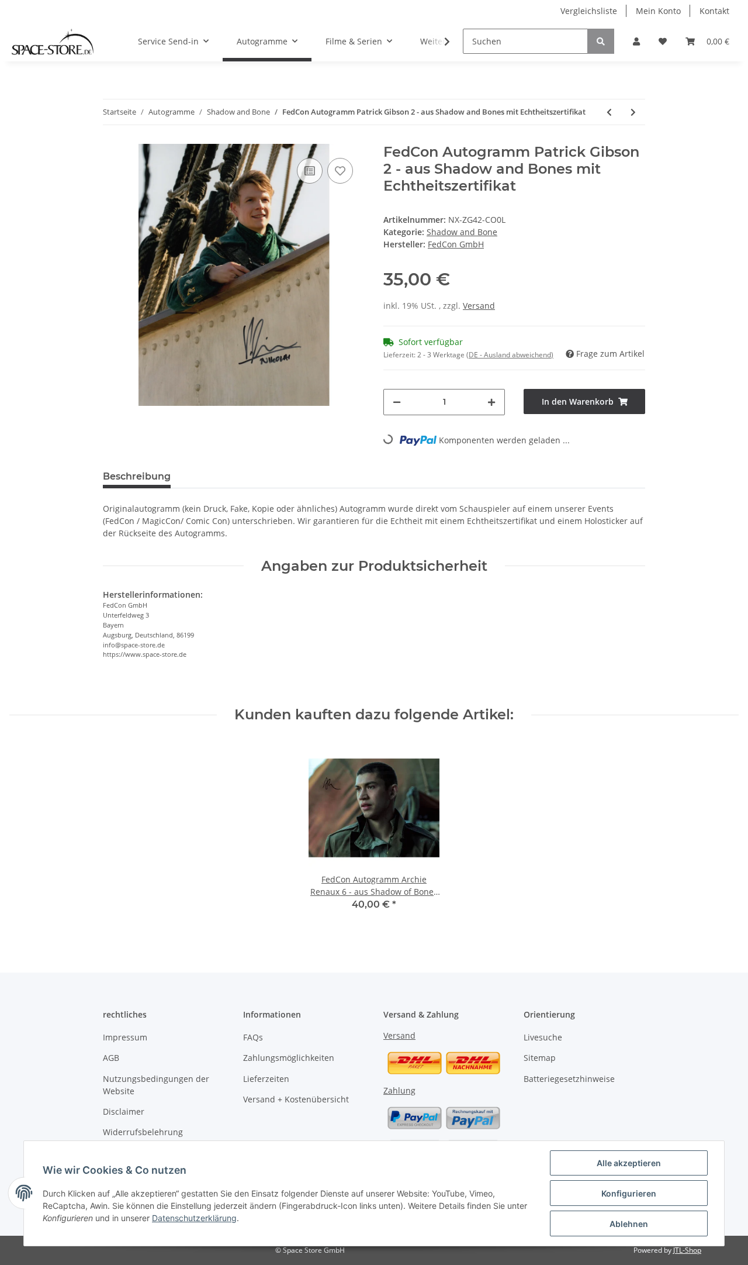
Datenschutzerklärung (194, 1218)
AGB (111, 1057)
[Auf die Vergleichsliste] (310, 171)
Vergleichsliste (588, 10)
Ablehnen (629, 1224)
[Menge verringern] (397, 402)
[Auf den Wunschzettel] (340, 171)
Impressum (125, 1037)
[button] (636, 41)
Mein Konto (658, 10)
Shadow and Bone (462, 231)
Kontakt (714, 10)
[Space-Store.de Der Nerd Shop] (52, 41)
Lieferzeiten (266, 1078)
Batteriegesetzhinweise (569, 1078)
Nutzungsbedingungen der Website (156, 1085)
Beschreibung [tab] (137, 476)
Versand (479, 305)
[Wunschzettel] (662, 41)
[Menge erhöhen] (491, 402)
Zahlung (399, 1090)
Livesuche (543, 1037)
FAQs (253, 1037)
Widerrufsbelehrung (143, 1132)
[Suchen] (600, 41)
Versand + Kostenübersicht (296, 1099)
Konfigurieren (628, 1193)
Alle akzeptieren (629, 1163)
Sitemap (540, 1057)
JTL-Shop (687, 1250)
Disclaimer (123, 1111)
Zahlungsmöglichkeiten (288, 1057)
